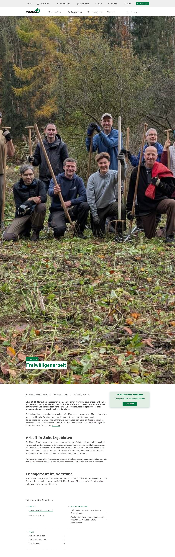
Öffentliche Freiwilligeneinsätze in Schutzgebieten (86, 511)
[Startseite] (33, 10)
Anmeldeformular (95, 420)
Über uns (111, 12)
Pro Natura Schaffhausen (36, 395)
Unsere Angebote (95, 12)
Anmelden (129, 404)
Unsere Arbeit (55, 12)
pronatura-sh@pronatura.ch (41, 510)
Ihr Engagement (75, 12)
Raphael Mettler (75, 481)
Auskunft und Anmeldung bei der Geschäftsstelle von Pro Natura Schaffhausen (87, 520)
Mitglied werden (142, 4)
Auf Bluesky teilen (37, 536)
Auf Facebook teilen (37, 540)
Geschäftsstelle (49, 423)
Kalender (56, 426)
